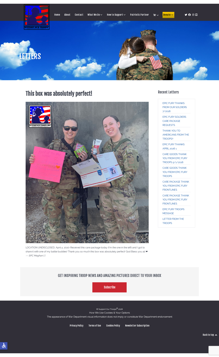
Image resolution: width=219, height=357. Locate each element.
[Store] (156, 15)
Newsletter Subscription (137, 325)
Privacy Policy (76, 325)
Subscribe (109, 287)
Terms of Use (94, 325)
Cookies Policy (113, 325)
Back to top (208, 334)
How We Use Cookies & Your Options (109, 312)
